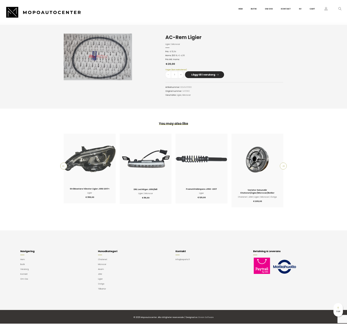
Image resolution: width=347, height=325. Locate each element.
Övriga (274, 197)
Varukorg (24, 269)
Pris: (167, 51)
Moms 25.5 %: (171, 55)
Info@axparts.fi (183, 259)
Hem (240, 8)
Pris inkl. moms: (172, 62)
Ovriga (101, 283)
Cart (312, 8)
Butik (254, 8)
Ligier (167, 44)
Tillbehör (102, 288)
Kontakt (286, 8)
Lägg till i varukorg (203, 74)
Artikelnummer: (172, 87)
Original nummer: (173, 91)
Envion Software (206, 317)
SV (300, 8)
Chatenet (242, 197)
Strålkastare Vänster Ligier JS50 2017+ (90, 188)
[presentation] (63, 166)
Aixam (101, 269)
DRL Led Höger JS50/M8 (145, 189)
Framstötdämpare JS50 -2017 (201, 189)
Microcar (176, 44)
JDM (251, 197)
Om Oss (269, 8)
